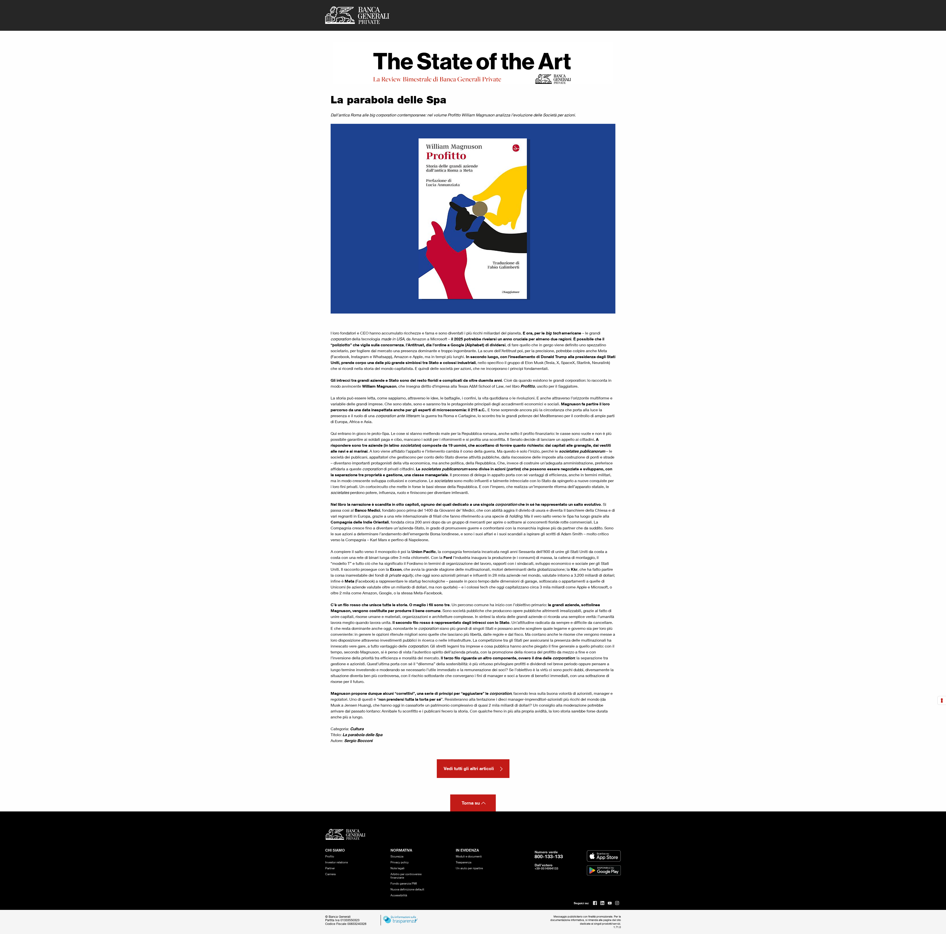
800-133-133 (549, 856)
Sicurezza (396, 856)
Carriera (330, 874)
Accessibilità (398, 895)
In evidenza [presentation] (467, 850)
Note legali (397, 868)
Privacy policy (399, 862)
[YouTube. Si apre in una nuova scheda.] (609, 903)
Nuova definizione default (407, 889)
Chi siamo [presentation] (335, 850)
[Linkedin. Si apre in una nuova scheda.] (602, 903)
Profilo (329, 856)
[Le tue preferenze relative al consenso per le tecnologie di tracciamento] (942, 700)
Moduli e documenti (469, 856)
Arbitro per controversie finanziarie (406, 875)
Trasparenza (463, 862)
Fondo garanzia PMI (403, 883)
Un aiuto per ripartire (469, 868)
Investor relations (336, 862)
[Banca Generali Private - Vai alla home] (357, 15)
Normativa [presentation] (401, 850)
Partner (330, 868)
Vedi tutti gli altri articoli (469, 768)
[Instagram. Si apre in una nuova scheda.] (617, 903)
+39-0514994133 (546, 868)
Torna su (471, 803)
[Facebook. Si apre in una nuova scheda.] (595, 903)
